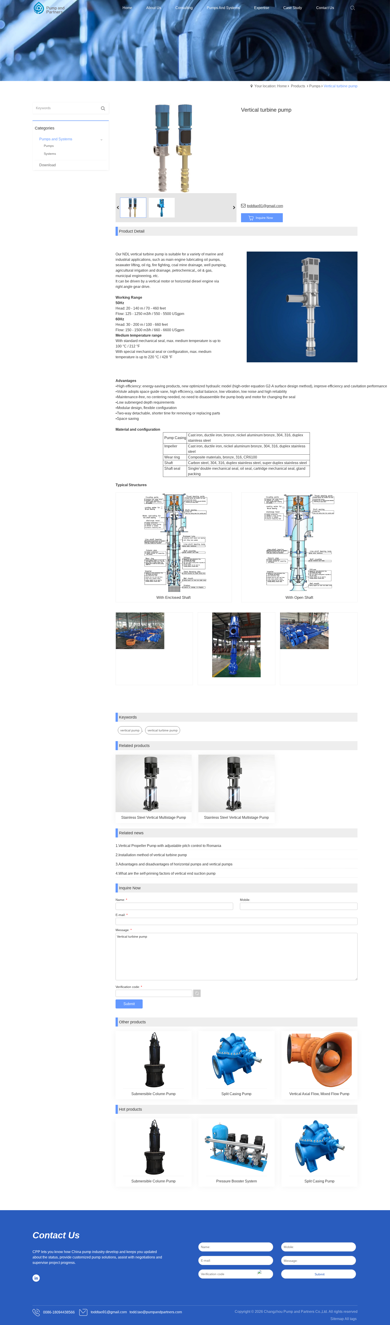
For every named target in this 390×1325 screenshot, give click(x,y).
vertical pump (129, 730)
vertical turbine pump (163, 730)
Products (298, 86)
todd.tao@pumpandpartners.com (156, 1312)
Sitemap (337, 1319)
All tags (351, 1319)
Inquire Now (264, 218)
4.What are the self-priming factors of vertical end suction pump (166, 873)
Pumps (314, 86)
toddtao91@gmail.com (265, 206)
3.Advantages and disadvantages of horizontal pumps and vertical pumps (174, 864)
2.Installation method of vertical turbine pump (151, 855)
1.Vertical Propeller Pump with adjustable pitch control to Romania (168, 846)
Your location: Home (270, 86)
